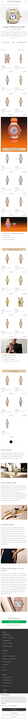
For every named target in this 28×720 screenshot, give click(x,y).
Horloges (5, 692)
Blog (4, 667)
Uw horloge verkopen (7, 677)
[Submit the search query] (2, 5)
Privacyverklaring (6, 661)
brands (5, 7)
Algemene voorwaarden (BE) (9, 659)
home (2, 7)
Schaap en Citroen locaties (8, 637)
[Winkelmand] (25, 1)
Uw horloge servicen (7, 683)
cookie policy (14, 705)
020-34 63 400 (6, 634)
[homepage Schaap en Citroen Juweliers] (14, 1)
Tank (13, 42)
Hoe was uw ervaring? (8, 643)
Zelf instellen (14, 713)
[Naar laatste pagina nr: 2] (20, 441)
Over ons (5, 653)
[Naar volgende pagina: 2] (17, 441)
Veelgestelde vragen (7, 646)
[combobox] (22, 49)
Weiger (14, 716)
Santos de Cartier (6, 42)
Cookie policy (6, 664)
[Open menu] (2, 1)
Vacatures (5, 670)
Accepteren (14, 709)
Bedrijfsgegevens (6, 640)
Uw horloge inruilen (7, 680)
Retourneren (5, 685)
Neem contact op (15, 621)
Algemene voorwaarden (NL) (9, 656)
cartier (9, 7)
